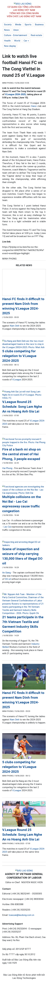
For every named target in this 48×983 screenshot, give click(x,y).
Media (18, 24)
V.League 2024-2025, (15, 94)
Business (39, 24)
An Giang (6, 572)
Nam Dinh (14, 325)
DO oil (8, 579)
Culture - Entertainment (15, 35)
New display (10, 46)
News (7, 30)
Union (16, 30)
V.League (16, 379)
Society (7, 24)
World (17, 40)
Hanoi (34, 106)
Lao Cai (7, 526)
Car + (26, 40)
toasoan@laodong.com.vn (21, 915)
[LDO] (24, 283)
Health (7, 40)
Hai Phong (7, 468)
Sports (28, 24)
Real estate (36, 35)
